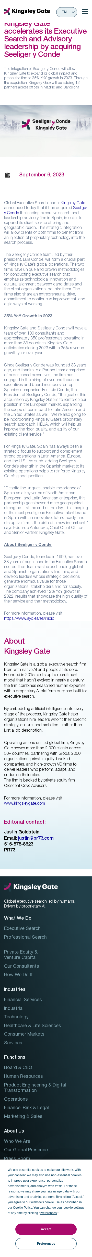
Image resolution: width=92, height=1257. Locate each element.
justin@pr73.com (36, 838)
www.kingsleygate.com (24, 803)
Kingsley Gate (73, 203)
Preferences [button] (48, 1213)
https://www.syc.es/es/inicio (29, 619)
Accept (46, 1229)
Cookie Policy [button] (22, 1207)
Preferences (46, 1243)
